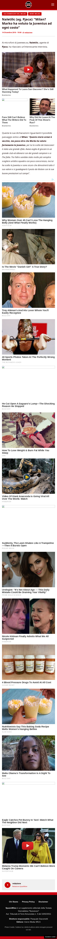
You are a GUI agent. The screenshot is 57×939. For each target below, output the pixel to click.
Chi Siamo (13, 902)
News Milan (35, 14)
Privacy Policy (28, 902)
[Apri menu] (52, 4)
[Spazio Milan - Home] (28, 4)
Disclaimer (43, 902)
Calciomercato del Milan (15, 14)
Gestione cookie (50, 937)
